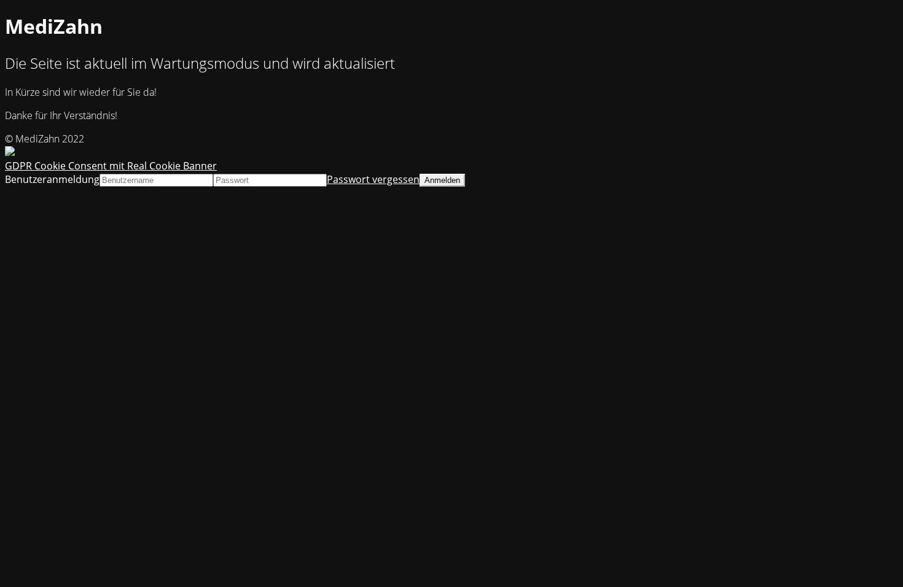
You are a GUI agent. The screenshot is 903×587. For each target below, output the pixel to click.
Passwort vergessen (373, 179)
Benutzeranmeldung (52, 179)
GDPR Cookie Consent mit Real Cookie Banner (111, 166)
